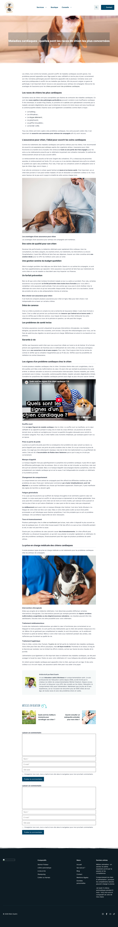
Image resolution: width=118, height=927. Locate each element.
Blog (78, 871)
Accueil (79, 864)
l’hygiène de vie (53, 644)
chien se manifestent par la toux (54, 522)
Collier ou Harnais (44, 877)
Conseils (65, 7)
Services (40, 7)
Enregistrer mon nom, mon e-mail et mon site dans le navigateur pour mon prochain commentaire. (59, 774)
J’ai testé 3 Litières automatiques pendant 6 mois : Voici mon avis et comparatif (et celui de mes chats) (104, 892)
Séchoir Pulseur (43, 864)
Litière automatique (44, 868)
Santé (59, 34)
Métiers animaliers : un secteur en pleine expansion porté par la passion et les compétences (104, 868)
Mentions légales (82, 877)
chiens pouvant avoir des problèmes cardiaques (63, 86)
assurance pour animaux (43, 147)
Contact (79, 874)
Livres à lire (42, 871)
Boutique (54, 7)
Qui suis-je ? (81, 868)
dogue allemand (35, 117)
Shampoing (41, 874)
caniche (66, 102)
